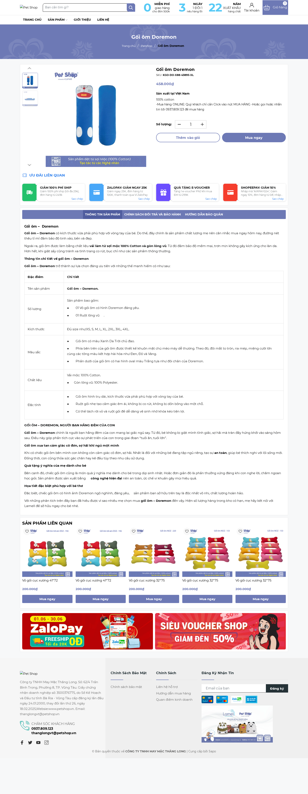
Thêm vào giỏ (188, 138)
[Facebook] (22, 742)
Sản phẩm (56, 20)
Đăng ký (277, 688)
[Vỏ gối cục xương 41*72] (47, 552)
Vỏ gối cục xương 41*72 (40, 580)
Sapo (212, 751)
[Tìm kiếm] (131, 7)
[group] (96, 117)
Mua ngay (254, 138)
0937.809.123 (42, 729)
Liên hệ (103, 20)
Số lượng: (164, 124)
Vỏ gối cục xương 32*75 (147, 580)
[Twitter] (30, 742)
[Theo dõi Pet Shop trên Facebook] (237, 724)
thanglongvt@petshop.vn (53, 733)
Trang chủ (32, 20)
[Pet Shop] (29, 7)
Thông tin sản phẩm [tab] (102, 214)
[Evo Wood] (87, 631)
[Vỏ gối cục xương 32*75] (154, 552)
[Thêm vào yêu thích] (27, 531)
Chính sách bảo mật (126, 687)
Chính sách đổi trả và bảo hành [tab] (152, 214)
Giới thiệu (82, 20)
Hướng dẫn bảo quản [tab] (204, 214)
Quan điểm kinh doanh (174, 700)
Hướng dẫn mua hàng (173, 693)
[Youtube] (38, 742)
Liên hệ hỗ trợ (167, 687)
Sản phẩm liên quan (47, 523)
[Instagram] (46, 742)
